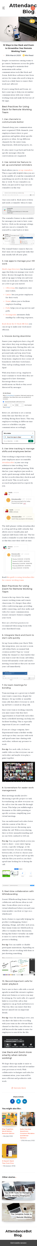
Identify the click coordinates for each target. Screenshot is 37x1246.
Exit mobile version (19, 1243)
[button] (3, 8)
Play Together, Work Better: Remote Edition (8, 1131)
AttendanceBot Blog (18, 1233)
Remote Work (20, 1088)
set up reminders (25, 170)
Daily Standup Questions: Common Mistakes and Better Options (27, 1133)
